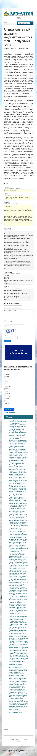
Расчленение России (14, 630)
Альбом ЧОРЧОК (13, 505)
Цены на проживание (19, 639)
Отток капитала (20, 514)
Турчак (25, 706)
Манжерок (12, 709)
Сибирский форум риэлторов (16, 707)
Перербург (20, 641)
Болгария (17, 596)
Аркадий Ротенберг (14, 646)
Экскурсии (15, 629)
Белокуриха (18, 534)
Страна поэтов (16, 494)
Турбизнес (12, 421)
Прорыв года (18, 567)
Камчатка (15, 531)
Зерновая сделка (13, 469)
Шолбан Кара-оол (14, 488)
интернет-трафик (17, 712)
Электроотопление (18, 585)
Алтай (22, 463)
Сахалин (20, 556)
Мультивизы (23, 596)
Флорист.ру (12, 701)
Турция (7, 398)
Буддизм (11, 605)
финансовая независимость (16, 668)
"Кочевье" (16, 545)
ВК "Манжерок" (15, 653)
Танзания (7, 393)
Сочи (14, 523)
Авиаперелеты (22, 424)
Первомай (12, 602)
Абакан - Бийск (17, 485)
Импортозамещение (14, 434)
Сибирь (25, 697)
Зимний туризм (22, 579)
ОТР (10, 494)
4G (10, 712)
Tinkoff (23, 661)
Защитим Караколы (22, 452)
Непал (7, 391)
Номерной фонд (13, 641)
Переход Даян (19, 548)
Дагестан (25, 658)
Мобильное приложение (15, 695)
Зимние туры (19, 474)
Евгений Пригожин (14, 652)
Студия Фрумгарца (14, 544)
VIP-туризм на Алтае (14, 458)
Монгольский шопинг (14, 540)
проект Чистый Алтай (20, 500)
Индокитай (20, 590)
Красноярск (12, 420)
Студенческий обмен (14, 616)
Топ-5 (21, 616)
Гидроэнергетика (13, 587)
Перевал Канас (16, 547)
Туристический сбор (22, 636)
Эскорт (25, 641)
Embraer (11, 622)
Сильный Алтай (16, 460)
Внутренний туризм (20, 482)
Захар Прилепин (13, 694)
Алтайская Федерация (21, 632)
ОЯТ (16, 449)
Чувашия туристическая (20, 486)
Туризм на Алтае (17, 528)
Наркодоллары (13, 571)
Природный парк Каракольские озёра (16, 456)
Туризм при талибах (21, 522)
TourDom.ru (12, 596)
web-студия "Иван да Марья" (19, 754)
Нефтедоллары (22, 432)
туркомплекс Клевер (17, 479)
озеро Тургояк (20, 660)
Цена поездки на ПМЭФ (21, 643)
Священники (17, 692)
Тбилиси (15, 428)
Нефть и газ (24, 468)
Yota (12, 712)
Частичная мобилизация (15, 437)
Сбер (10, 581)
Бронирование (21, 601)
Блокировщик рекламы (15, 687)
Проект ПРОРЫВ (21, 451)
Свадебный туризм (14, 698)
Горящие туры (21, 435)
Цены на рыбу (22, 553)
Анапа (22, 635)
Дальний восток (13, 601)
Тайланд (7, 396)
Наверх (33, 750)
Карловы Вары (17, 550)
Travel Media (17, 471)
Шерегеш (22, 530)
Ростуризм (21, 446)
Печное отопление (21, 465)
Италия (11, 591)
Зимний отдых (13, 564)
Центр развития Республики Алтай (16, 518)
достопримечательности (15, 711)
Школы (23, 689)
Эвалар (11, 595)
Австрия (7, 374)
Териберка (23, 618)
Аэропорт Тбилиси (18, 624)
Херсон (20, 469)
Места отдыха (13, 638)
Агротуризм (12, 557)
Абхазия (11, 636)
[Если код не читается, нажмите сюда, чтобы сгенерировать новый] (10, 331)
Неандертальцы (13, 670)
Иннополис (19, 462)
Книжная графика (19, 445)
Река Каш (17, 554)
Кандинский (17, 423)
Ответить (18, 188)
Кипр (20, 593)
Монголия (7, 388)
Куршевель (15, 678)
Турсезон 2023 (17, 591)
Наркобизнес (12, 570)
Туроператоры (16, 584)
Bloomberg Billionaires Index (16, 609)
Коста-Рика (8, 386)
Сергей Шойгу (13, 607)
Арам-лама (20, 607)
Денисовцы (21, 670)
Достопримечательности (15, 627)
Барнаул (20, 443)
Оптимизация (21, 531)
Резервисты (12, 429)
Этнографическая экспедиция (17, 510)
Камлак (16, 709)
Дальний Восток (13, 556)
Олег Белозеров (13, 502)
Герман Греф (23, 653)
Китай (6, 384)
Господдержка (22, 488)
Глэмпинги (12, 656)
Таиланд (25, 590)
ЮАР (6, 401)
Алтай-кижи (21, 506)
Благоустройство (23, 536)
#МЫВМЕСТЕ (17, 499)
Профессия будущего (21, 683)
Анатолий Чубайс (13, 655)
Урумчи (23, 547)
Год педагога (16, 690)
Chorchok (24, 503)
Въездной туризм (18, 697)
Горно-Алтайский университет (17, 612)
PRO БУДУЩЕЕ (13, 443)
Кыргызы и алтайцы (14, 511)
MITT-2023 (12, 567)
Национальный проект (20, 559)
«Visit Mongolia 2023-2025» (17, 538)
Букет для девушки (20, 700)
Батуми (16, 578)
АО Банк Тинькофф (14, 684)
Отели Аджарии (22, 576)
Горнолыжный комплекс (18, 581)
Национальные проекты (15, 533)
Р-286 (26, 656)
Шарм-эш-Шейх (13, 435)
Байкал (11, 531)
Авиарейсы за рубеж (19, 520)
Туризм (22, 420)
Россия (23, 692)
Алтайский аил (22, 492)
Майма (25, 670)
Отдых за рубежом (22, 562)
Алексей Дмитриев (17, 441)
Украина (11, 624)
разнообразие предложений (16, 666)
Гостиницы (17, 438)
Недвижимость (20, 706)
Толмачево (12, 619)
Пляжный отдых (13, 565)
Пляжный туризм (13, 633)
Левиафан (17, 618)
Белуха (15, 568)
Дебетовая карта (16, 661)
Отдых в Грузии (13, 576)
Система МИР (18, 602)
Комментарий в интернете (16, 672)
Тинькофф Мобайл (19, 686)
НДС (21, 584)
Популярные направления (16, 658)
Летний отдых (17, 561)
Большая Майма (17, 677)
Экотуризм (21, 703)
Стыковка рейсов (18, 622)
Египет (7, 376)
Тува (24, 605)
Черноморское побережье (16, 598)
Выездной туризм (23, 525)
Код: (5, 335)
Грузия (24, 622)
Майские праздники (22, 599)
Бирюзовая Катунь (14, 644)
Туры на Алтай (19, 537)
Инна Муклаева (22, 502)
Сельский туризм (13, 489)
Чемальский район (14, 454)
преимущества (13, 663)
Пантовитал (12, 517)
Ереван (11, 428)
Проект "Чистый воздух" (15, 588)
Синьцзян (11, 554)
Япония (7, 403)
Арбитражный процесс (15, 480)
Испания (7, 379)
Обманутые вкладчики (19, 595)
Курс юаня (15, 432)
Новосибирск (19, 523)
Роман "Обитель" (22, 694)
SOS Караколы (24, 457)
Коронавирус (12, 573)
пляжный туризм (22, 655)
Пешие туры (24, 561)
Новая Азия (19, 503)
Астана (20, 426)
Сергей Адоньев (21, 568)
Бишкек (24, 426)
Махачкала (16, 525)
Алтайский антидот (23, 516)
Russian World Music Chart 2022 (17, 505)
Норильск (23, 421)
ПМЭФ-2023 (12, 643)
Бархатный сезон (13, 426)
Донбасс (15, 516)
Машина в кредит (16, 681)
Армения (11, 590)
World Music (12, 503)
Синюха (16, 579)
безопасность (12, 664)
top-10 (16, 608)
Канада (7, 381)
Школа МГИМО (17, 647)
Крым (25, 420)
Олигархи (18, 429)
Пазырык (24, 593)
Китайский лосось (14, 553)
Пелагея (21, 582)
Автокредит (17, 680)
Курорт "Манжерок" (14, 582)
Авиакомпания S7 (18, 621)
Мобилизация (12, 514)
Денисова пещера (22, 669)
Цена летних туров (23, 565)
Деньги (18, 513)
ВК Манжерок (16, 463)
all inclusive (18, 557)
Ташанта (25, 548)
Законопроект (20, 638)
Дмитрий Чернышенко (15, 448)
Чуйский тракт (23, 539)
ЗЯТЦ (15, 451)
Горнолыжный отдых (14, 530)
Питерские (16, 703)
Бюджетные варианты (15, 635)
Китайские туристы (22, 571)
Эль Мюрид (18, 421)
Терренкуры (12, 537)
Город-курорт (15, 536)
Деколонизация (22, 629)
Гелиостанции (21, 587)
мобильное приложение (15, 665)
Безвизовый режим (14, 527)
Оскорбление (12, 673)
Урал (10, 660)
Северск (11, 451)
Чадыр (16, 492)
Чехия (11, 550)
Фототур (14, 660)
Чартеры (11, 561)
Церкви (11, 690)
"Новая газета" (20, 570)
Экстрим (22, 656)
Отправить (7, 341)
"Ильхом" (21, 544)
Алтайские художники (20, 542)
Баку (15, 590)
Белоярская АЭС (22, 449)
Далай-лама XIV (18, 605)
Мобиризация (21, 428)
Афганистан (12, 522)
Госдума (17, 593)
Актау (15, 636)
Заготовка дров (13, 466)
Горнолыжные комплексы (16, 475)
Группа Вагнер (23, 650)
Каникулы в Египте (22, 564)
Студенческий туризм (14, 613)
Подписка (22, 471)
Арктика (22, 554)
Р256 (20, 545)
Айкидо (11, 545)
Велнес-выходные (17, 551)
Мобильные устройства (15, 604)
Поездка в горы (13, 562)
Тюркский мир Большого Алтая (17, 508)
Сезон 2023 (25, 588)
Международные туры (15, 615)
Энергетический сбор (14, 440)
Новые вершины (23, 644)
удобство (19, 663)
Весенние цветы (19, 701)
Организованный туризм (18, 574)
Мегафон (24, 711)
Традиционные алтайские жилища (17, 490)
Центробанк (16, 431)
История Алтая (15, 626)
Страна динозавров (14, 650)
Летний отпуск (22, 633)
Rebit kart (24, 604)
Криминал (17, 656)
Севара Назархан (13, 446)
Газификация (12, 465)
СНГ (17, 424)
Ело (23, 627)
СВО (21, 513)
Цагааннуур (12, 548)
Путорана (11, 423)
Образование (17, 689)
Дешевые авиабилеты (15, 472)
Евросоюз (18, 468)
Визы (26, 520)
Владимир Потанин (23, 610)
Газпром (17, 420)
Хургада (26, 434)
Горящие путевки (17, 649)
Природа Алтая (13, 452)
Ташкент (25, 441)
